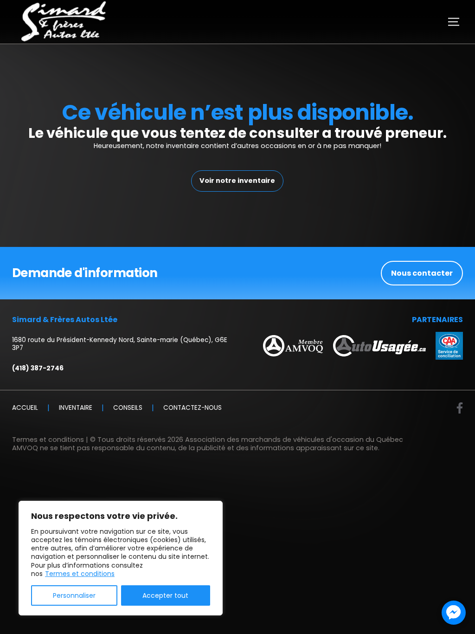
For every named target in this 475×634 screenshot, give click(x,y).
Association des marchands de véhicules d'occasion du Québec (294, 439)
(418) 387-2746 (38, 368)
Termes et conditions (80, 573)
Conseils (127, 408)
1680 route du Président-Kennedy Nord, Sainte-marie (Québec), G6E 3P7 (119, 344)
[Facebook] (459, 408)
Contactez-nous (192, 408)
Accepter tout (165, 595)
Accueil (25, 408)
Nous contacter (422, 273)
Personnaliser (74, 595)
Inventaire (75, 408)
